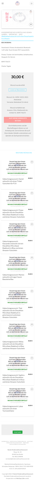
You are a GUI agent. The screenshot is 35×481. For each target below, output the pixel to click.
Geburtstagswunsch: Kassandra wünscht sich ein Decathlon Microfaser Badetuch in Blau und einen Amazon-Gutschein (13, 245)
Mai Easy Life (20, 478)
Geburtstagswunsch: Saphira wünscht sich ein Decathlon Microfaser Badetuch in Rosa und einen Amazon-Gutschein (14, 378)
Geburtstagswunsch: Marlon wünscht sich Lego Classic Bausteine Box (13, 277)
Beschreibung (6, 42)
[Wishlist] (31, 24)
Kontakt (30, 441)
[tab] (17, 43)
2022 (20, 34)
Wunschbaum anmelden (18, 444)
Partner (26, 443)
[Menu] (2, 3)
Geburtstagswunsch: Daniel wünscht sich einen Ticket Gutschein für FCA (13, 181)
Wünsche (13, 34)
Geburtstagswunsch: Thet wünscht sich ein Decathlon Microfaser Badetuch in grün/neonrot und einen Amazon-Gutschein (13, 312)
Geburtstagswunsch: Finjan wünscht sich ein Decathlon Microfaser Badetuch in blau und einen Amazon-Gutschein (14, 213)
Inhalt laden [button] (17, 432)
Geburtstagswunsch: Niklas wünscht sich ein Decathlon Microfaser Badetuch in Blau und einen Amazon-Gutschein (14, 345)
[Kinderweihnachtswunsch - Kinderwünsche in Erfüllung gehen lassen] (17, 3)
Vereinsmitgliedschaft (14, 443)
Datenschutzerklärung (18, 441)
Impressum (5, 441)
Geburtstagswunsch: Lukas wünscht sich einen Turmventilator (13, 408)
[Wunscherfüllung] (31, 3)
